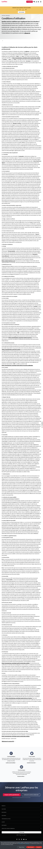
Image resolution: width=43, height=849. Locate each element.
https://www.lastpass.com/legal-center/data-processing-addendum (17, 365)
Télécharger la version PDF (8, 741)
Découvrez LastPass (20, 776)
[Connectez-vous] (36, 2)
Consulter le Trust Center (31, 762)
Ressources (4, 812)
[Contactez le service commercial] (34, 2)
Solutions (4, 809)
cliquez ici (27, 33)
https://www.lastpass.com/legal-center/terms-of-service (19, 698)
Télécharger (22, 832)
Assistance (4, 815)
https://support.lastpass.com (8, 261)
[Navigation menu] (41, 2)
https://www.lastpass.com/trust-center (11, 349)
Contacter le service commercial (31, 795)
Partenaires (4, 825)
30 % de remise (21, 12)
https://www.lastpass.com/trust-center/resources (20, 337)
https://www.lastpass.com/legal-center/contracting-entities (26, 58)
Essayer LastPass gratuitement (12, 795)
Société (3, 822)
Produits (3, 805)
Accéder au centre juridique (10, 762)
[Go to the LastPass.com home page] (4, 2)
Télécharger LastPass (6, 818)
